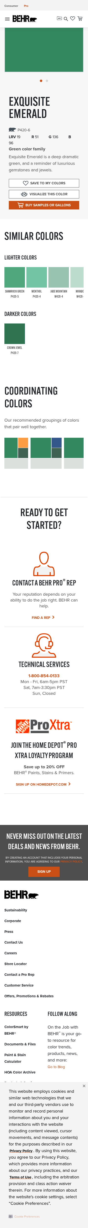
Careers (10, 953)
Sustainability (15, 910)
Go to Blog (56, 1066)
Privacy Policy (71, 862)
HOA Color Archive (19, 1072)
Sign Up (44, 871)
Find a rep (41, 617)
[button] (24, 1216)
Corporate (12, 921)
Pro (26, 6)
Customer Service (18, 985)
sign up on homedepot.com (41, 784)
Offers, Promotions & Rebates (29, 996)
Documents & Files (20, 1044)
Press (8, 931)
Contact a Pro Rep (19, 974)
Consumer (11, 6)
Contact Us (13, 942)
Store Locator (15, 964)
